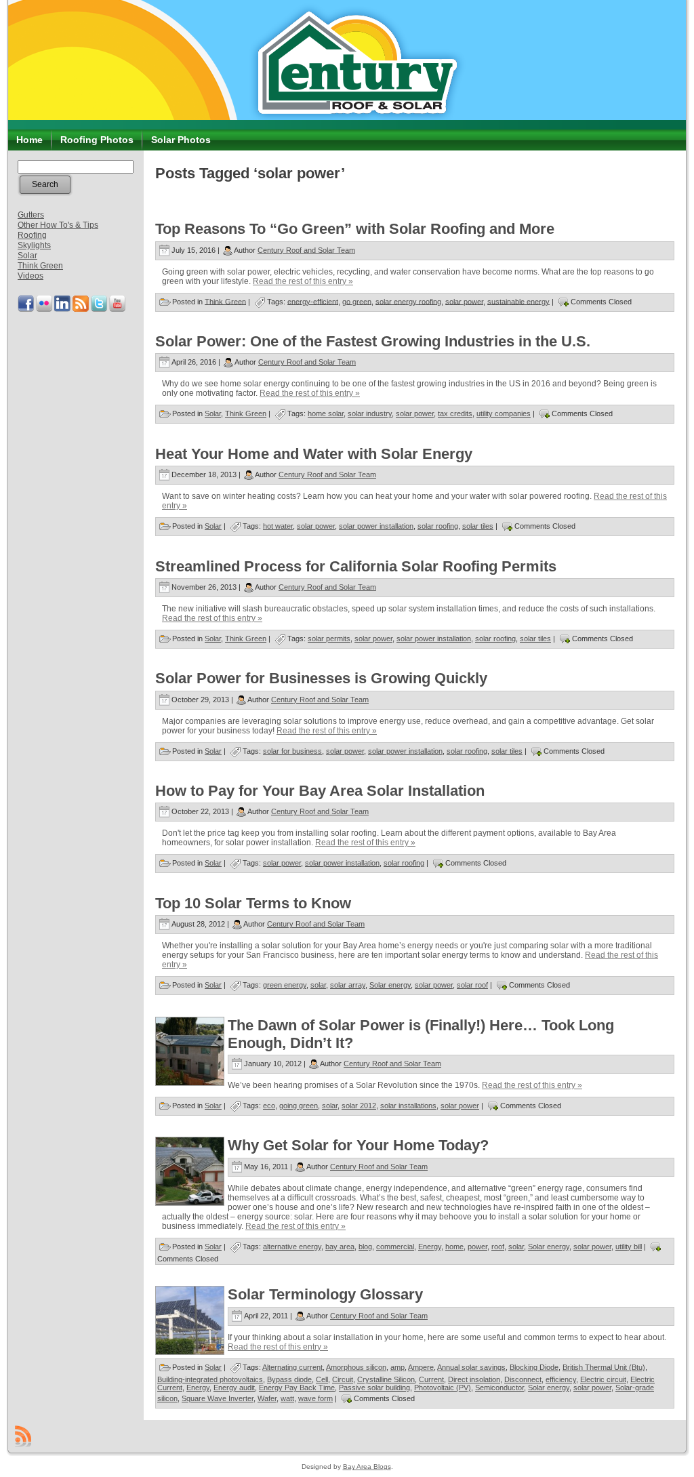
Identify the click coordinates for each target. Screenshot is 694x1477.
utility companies (503, 413)
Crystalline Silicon (386, 1379)
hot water (278, 526)
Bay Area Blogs (367, 1466)
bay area (339, 1246)
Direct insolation (474, 1379)
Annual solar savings (471, 1367)
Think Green (40, 265)
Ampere (421, 1367)
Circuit (342, 1379)
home (454, 1246)
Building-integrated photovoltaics (210, 1379)
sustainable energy (518, 301)
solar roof (472, 985)
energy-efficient (312, 301)
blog (365, 1246)
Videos (30, 276)
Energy (429, 1246)
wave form (315, 1398)
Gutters (31, 215)
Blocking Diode (534, 1367)
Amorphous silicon (356, 1367)
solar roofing (437, 526)
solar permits (329, 638)
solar (318, 985)
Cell (322, 1379)
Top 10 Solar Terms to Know (253, 903)
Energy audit (234, 1387)
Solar (27, 255)
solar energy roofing (408, 301)
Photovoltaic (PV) (442, 1387)
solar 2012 (359, 1105)
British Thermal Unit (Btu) (604, 1367)
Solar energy (390, 985)
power (477, 1246)
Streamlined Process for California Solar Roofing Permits (355, 566)
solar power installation (376, 526)
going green (298, 1105)
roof (497, 1246)
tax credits (455, 413)
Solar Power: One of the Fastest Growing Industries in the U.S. (372, 341)
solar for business (292, 751)
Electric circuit (603, 1379)
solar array (347, 985)
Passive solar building (374, 1387)
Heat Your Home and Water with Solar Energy (313, 453)
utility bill (628, 1246)
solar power (464, 301)
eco (269, 1105)
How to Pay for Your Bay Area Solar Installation (320, 790)
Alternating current (292, 1367)
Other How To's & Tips (58, 225)
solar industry (370, 413)
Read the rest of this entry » (303, 281)
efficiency (561, 1379)
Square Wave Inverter (217, 1398)
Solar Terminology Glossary (325, 1294)
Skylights (34, 245)
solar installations (408, 1105)
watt (287, 1398)
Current (431, 1379)
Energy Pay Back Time (297, 1387)
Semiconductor (499, 1387)
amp (397, 1367)
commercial (395, 1246)
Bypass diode (289, 1379)
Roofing (32, 235)
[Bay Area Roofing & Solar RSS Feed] (23, 1436)
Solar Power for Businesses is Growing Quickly (321, 678)
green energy (284, 985)
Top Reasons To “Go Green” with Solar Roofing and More (354, 228)
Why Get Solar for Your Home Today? (358, 1145)
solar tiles (477, 526)
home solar (326, 413)
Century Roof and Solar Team (306, 249)
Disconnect (523, 1379)
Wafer (267, 1398)
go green (356, 301)
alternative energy (292, 1246)
